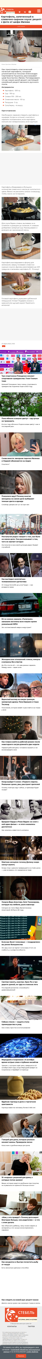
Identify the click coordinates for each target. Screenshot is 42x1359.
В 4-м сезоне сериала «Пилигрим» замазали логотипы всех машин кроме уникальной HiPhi (19, 621)
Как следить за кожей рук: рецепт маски (20, 1300)
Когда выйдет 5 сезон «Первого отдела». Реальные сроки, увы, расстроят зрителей (21, 783)
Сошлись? (6, 464)
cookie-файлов (32, 1352)
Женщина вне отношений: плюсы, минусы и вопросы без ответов (21, 660)
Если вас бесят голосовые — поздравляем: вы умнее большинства (21, 943)
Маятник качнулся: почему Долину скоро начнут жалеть (20, 863)
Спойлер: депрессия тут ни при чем (15, 504)
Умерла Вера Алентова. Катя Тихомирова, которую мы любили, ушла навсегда (20, 903)
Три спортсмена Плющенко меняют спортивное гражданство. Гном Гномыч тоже (20, 378)
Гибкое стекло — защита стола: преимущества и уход (15, 1023)
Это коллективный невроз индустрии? (16, 627)
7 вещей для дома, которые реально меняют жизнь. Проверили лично (18, 1141)
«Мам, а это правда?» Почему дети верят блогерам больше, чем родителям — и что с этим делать (21, 1219)
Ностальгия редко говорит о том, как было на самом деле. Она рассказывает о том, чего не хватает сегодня (21, 539)
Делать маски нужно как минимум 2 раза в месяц (21, 1303)
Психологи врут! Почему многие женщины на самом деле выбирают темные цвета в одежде (18, 498)
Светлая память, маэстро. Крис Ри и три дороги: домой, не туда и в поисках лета (20, 983)
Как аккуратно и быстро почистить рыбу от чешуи (20, 1263)
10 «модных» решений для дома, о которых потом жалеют (17, 1178)
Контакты (12, 1326)
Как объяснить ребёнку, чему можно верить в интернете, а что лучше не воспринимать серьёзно (19, 1228)
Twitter (31, 1326)
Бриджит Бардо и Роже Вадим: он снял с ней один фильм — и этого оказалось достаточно (20, 824)
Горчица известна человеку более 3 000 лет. (19, 1107)
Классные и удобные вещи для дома (16, 1145)
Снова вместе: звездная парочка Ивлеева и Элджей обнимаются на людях (21, 459)
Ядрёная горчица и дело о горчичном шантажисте (19, 1103)
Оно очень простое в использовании (16, 1028)
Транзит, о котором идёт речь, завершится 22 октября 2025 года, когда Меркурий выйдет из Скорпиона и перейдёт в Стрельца (19, 1068)
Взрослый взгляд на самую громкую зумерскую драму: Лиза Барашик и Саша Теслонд (20, 701)
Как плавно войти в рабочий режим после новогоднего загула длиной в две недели (21, 743)
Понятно (21, 1356)
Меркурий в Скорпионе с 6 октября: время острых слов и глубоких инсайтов (20, 1061)
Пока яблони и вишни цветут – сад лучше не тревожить (20, 419)
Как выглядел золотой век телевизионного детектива (14, 580)
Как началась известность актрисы (15, 830)
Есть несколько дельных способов (15, 1268)
